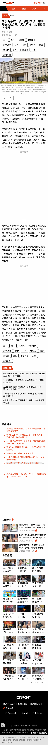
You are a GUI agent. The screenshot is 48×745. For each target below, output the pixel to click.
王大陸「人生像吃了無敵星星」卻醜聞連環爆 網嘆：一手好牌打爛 (26, 442)
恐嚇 (33, 50)
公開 (24, 44)
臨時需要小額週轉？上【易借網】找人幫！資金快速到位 (37, 600)
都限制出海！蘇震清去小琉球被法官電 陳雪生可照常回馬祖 (37, 646)
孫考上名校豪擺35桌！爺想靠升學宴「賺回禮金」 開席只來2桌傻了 (9, 615)
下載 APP (38, 3)
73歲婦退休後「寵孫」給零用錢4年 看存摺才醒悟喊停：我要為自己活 (24, 646)
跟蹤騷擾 (24, 50)
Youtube (26, 713)
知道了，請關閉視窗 (40, 733)
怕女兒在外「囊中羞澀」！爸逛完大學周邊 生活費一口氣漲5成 (24, 569)
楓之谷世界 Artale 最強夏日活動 (8, 600)
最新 (13, 9)
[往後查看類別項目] (43, 8)
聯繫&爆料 (22, 704)
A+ (5, 97)
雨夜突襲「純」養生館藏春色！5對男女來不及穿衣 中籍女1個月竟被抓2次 (9, 631)
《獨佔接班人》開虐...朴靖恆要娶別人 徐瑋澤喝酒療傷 (25, 458)
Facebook (12, 713)
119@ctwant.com (19, 476)
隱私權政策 (35, 704)
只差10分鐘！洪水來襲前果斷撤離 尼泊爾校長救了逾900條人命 (23, 615)
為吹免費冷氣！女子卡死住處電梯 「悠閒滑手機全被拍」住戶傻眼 (24, 677)
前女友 (6, 50)
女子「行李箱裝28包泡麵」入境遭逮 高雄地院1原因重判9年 (38, 631)
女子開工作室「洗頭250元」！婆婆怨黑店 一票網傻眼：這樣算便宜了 (26, 436)
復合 (15, 50)
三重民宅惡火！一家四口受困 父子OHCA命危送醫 (38, 585)
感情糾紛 (7, 54)
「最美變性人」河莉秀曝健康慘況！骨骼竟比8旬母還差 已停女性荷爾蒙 (9, 677)
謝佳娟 (9, 32)
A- (11, 97)
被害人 (32, 44)
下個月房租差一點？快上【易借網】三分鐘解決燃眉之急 (23, 585)
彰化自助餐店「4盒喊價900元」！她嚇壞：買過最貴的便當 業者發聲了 (24, 374)
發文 (16, 44)
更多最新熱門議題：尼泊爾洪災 (19, 453)
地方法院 (7, 44)
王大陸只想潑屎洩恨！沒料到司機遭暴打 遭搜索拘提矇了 (25, 429)
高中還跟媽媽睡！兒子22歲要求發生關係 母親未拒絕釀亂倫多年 (8, 646)
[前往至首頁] (8, 3)
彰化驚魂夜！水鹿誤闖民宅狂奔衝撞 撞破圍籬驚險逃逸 (23, 401)
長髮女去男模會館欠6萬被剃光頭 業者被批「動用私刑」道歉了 (23, 631)
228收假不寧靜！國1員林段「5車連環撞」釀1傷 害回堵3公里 (24, 394)
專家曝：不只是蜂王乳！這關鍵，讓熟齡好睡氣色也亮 (23, 463)
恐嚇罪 (21, 40)
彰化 (5, 40)
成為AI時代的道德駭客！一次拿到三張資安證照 (37, 569)
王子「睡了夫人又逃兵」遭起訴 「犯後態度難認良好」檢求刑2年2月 (9, 569)
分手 (13, 40)
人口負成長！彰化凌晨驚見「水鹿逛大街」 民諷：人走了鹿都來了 (22, 388)
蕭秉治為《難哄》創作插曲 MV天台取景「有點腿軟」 (26, 448)
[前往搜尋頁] (44, 3)
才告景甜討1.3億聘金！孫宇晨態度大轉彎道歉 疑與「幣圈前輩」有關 (24, 662)
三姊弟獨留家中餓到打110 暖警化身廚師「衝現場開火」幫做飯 (38, 615)
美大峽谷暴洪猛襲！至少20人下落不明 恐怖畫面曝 (8, 585)
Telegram (39, 713)
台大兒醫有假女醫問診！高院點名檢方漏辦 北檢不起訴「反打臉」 (9, 662)
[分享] (3, 725)
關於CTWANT (9, 704)
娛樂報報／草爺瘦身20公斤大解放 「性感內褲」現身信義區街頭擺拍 (38, 677)
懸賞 (41, 44)
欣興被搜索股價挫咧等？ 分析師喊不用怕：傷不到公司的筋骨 (23, 600)
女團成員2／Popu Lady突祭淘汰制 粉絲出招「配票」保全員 (38, 662)
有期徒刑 (31, 40)
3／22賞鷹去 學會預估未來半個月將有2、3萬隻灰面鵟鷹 (23, 381)
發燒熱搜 (9, 708)
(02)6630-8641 (27, 473)
